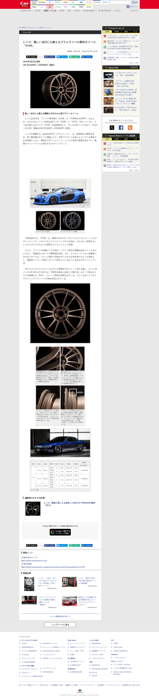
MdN (91, 662)
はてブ (64, 57)
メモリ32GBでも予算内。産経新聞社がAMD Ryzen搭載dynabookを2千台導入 (126, 92)
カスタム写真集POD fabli (123, 668)
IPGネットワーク (117, 661)
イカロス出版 (93, 640)
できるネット (26, 672)
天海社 (116, 643)
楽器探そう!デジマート (77, 647)
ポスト (33, 57)
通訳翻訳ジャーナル (98, 651)
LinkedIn (88, 57)
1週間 (126, 32)
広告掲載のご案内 (57, 685)
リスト (41, 57)
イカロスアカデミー (98, 658)
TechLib (94, 676)
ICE (112, 640)
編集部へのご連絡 (72, 685)
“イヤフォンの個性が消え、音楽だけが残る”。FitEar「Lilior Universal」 (126, 83)
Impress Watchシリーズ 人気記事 (121, 136)
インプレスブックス (49, 668)
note (76, 57)
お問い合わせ (44, 685)
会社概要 (101, 685)
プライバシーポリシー (87, 685)
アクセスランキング (116, 28)
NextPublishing (48, 672)
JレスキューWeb (97, 654)
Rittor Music (72, 640)
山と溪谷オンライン (77, 661)
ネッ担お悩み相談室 (28, 662)
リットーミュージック (77, 643)
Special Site (113, 68)
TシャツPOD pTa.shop (122, 664)
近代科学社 (71, 669)
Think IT (24, 643)
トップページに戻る (60, 625)
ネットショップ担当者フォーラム (54, 647)
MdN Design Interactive (100, 669)
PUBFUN (114, 654)
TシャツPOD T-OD (77, 651)
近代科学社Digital (76, 672)
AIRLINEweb (96, 643)
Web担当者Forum (28, 647)
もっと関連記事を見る (59, 616)
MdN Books (96, 665)
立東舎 (72, 654)
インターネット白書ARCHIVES (32, 676)
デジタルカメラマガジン (30, 669)
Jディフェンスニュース (100, 647)
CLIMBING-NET (75, 665)
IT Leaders (25, 654)
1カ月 (135, 32)
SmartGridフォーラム (50, 643)
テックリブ (93, 672)
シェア (51, 57)
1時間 (107, 32)
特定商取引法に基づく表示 (131, 685)
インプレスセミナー (49, 654)
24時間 (116, 32)
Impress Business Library (51, 651)
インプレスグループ (113, 685)
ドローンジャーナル (28, 658)
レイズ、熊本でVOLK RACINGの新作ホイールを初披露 (87, 580)
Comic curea (118, 647)
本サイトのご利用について (28, 685)
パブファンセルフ (120, 658)
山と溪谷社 (71, 658)
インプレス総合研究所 (29, 651)
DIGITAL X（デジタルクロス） (53, 658)
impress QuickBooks (120, 651)
